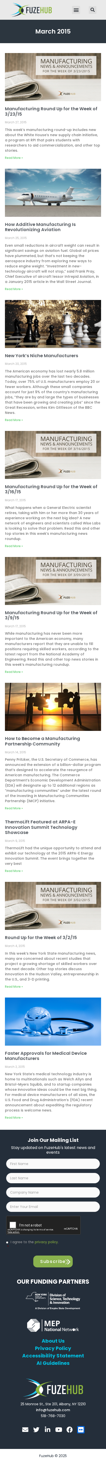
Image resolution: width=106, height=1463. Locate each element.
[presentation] (43, 1225)
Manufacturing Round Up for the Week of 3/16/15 (51, 489)
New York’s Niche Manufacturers (41, 355)
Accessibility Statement (53, 1355)
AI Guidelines (53, 1363)
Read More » (14, 158)
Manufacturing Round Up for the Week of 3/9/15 (51, 615)
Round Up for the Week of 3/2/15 (41, 937)
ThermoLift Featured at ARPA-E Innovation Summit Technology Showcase (41, 827)
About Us (53, 1340)
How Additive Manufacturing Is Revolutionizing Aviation (40, 227)
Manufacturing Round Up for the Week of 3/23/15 (51, 111)
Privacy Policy (53, 1348)
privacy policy (46, 1242)
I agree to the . (33, 1244)
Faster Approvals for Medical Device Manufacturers (46, 1056)
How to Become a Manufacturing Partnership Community (42, 741)
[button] (76, 10)
